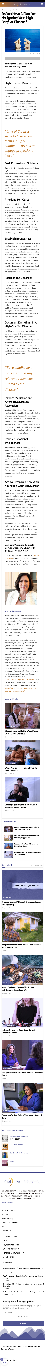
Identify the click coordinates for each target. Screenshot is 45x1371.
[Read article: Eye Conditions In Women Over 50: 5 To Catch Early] (8, 854)
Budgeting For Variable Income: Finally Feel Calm (26, 845)
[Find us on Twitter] (11, 1360)
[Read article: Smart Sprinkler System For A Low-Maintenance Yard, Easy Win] (22, 970)
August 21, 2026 (7, 950)
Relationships (17, 10)
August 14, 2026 (7, 1121)
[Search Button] (42, 4)
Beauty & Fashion (8, 1025)
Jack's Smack (38, 865)
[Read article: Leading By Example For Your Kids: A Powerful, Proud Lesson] (22, 789)
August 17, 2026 (7, 1078)
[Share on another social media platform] (22, 58)
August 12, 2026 (10, 737)
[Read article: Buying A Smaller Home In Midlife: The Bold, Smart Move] (8, 829)
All (31, 865)
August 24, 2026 (7, 907)
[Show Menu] (3, 4)
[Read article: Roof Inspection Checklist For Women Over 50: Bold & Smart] (22, 927)
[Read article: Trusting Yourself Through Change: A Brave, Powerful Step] (22, 885)
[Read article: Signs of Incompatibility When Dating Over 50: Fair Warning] (22, 716)
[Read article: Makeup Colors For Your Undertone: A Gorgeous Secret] (22, 1012)
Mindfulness (7, 897)
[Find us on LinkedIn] (7, 1360)
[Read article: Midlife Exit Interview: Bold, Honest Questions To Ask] (22, 1055)
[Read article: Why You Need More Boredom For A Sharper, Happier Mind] (8, 838)
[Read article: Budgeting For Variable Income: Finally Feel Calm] (8, 846)
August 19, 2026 (7, 1035)
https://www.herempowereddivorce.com (20, 679)
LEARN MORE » (7, 1203)
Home (3, 10)
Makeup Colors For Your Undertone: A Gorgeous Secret (23, 1292)
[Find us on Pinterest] (14, 1360)
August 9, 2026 (10, 773)
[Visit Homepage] (22, 4)
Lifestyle (9, 10)
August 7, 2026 (10, 810)
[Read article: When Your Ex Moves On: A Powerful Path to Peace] (22, 752)
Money (5, 1110)
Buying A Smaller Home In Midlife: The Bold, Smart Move (26, 828)
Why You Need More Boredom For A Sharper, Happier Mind (27, 837)
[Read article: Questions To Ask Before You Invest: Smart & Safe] (22, 1098)
